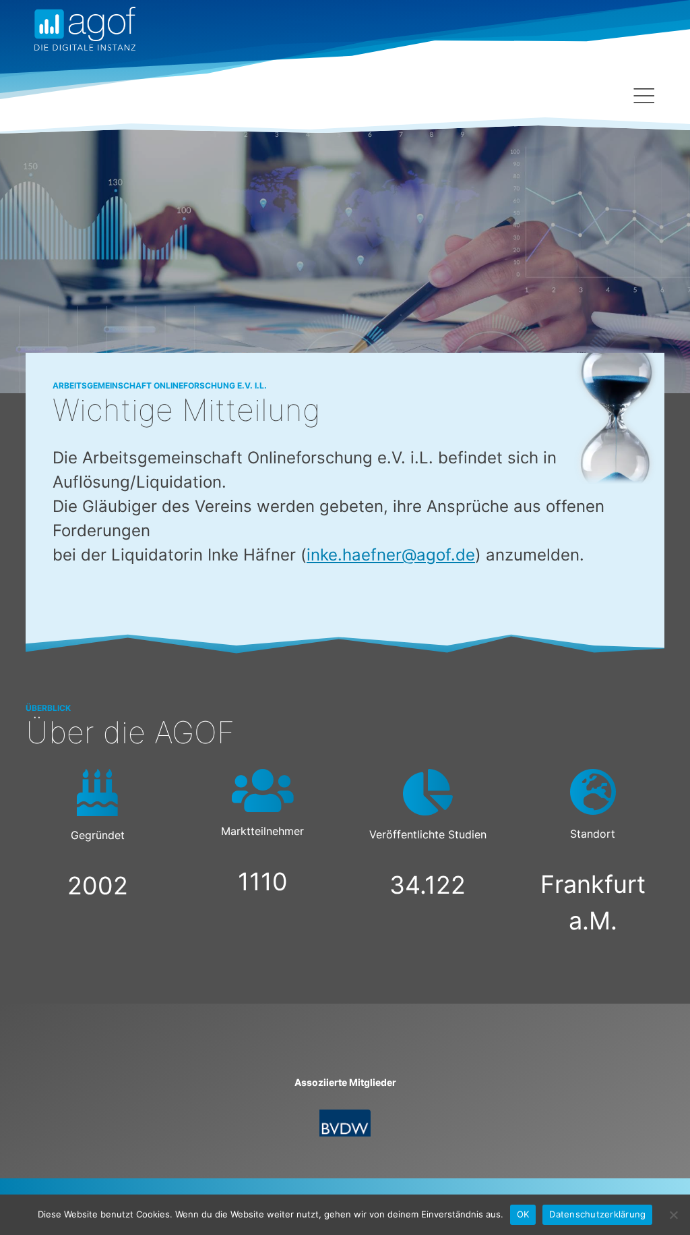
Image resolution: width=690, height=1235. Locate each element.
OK (523, 1214)
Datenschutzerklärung (597, 1214)
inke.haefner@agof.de (391, 555)
